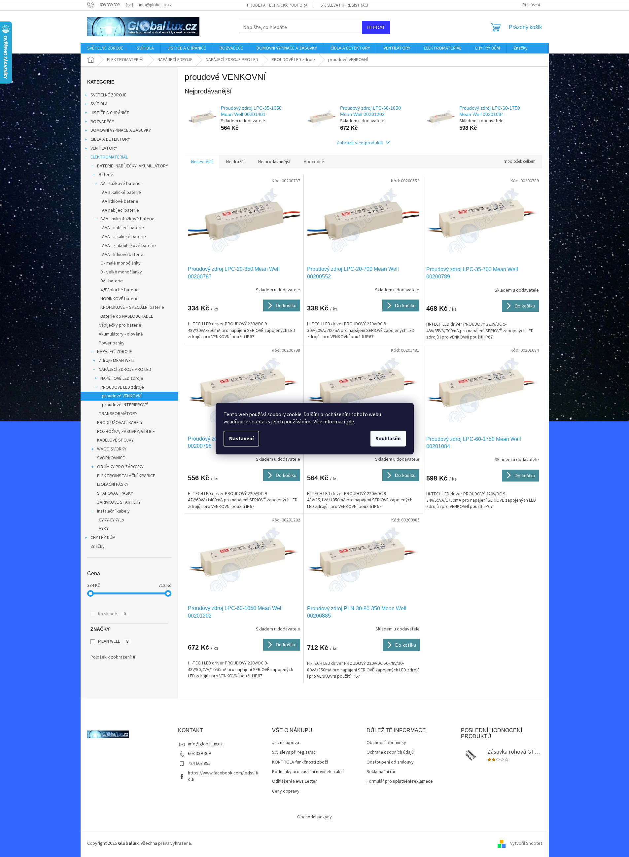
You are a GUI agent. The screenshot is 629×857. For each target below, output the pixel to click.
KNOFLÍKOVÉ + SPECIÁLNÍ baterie (132, 307)
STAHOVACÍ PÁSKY (115, 493)
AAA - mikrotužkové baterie (127, 219)
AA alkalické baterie (121, 192)
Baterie (106, 174)
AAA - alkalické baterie (124, 236)
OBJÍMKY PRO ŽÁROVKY (120, 467)
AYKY (104, 528)
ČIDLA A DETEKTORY (110, 139)
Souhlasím (388, 438)
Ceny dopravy (285, 791)
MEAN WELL (113, 641)
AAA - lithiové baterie (122, 254)
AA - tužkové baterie (120, 183)
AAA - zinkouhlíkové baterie (129, 245)
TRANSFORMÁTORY (118, 414)
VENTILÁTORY (103, 148)
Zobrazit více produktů (359, 142)
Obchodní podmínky (386, 743)
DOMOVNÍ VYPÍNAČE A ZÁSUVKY (120, 130)
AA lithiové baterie (120, 201)
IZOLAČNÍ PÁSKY (112, 484)
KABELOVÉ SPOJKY (115, 440)
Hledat (376, 27)
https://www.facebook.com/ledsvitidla (223, 776)
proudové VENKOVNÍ (122, 396)
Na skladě (112, 614)
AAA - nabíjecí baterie (123, 228)
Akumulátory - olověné (121, 334)
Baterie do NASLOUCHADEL (126, 316)
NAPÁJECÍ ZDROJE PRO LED (125, 369)
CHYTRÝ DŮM (103, 537)
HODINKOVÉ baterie (119, 299)
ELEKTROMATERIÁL (109, 157)
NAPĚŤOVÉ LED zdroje (121, 378)
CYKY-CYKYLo (111, 520)
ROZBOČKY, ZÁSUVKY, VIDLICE (126, 431)
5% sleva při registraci (344, 5)
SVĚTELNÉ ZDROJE (108, 95)
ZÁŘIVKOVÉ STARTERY (119, 502)
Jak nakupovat (286, 743)
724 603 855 (199, 763)
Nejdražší (235, 162)
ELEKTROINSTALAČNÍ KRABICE (126, 476)
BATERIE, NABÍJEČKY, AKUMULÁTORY (132, 166)
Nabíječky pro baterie (120, 325)
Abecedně (314, 162)
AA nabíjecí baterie (120, 210)
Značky (97, 546)
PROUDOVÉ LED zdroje (122, 387)
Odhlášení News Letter (294, 781)
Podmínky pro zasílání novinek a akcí (308, 772)
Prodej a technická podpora (277, 5)
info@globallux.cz (205, 744)
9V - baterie (111, 281)
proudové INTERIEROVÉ (125, 405)
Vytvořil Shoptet (526, 843)
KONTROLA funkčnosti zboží (300, 762)
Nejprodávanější (274, 162)
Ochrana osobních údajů (390, 752)
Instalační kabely (113, 511)
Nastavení (241, 438)
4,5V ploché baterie (119, 290)
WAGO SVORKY (111, 449)
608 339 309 (199, 753)
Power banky (111, 343)
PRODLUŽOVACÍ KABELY (120, 422)
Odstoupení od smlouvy (390, 762)
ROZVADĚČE (102, 122)
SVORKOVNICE (111, 458)
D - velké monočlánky (121, 272)
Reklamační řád (382, 772)
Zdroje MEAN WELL (117, 360)
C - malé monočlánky (120, 263)
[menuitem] (105, 48)
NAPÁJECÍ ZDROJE (114, 351)
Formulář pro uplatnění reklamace (400, 781)
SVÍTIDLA (99, 104)
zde (350, 421)
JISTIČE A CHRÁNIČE (109, 113)
